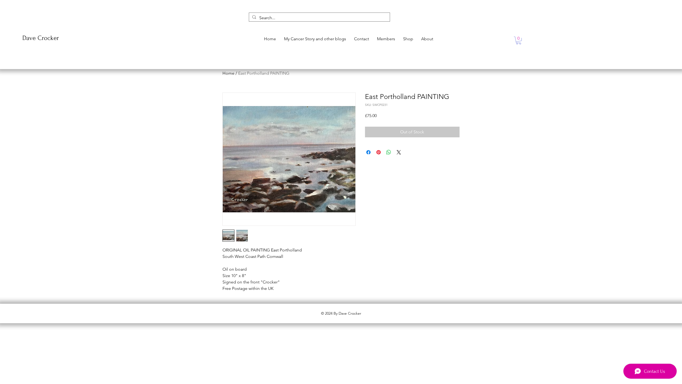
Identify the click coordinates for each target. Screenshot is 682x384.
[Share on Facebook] (368, 152)
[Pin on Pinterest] (378, 152)
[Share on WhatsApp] (388, 152)
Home (228, 73)
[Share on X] (399, 152)
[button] (518, 40)
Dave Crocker (40, 38)
